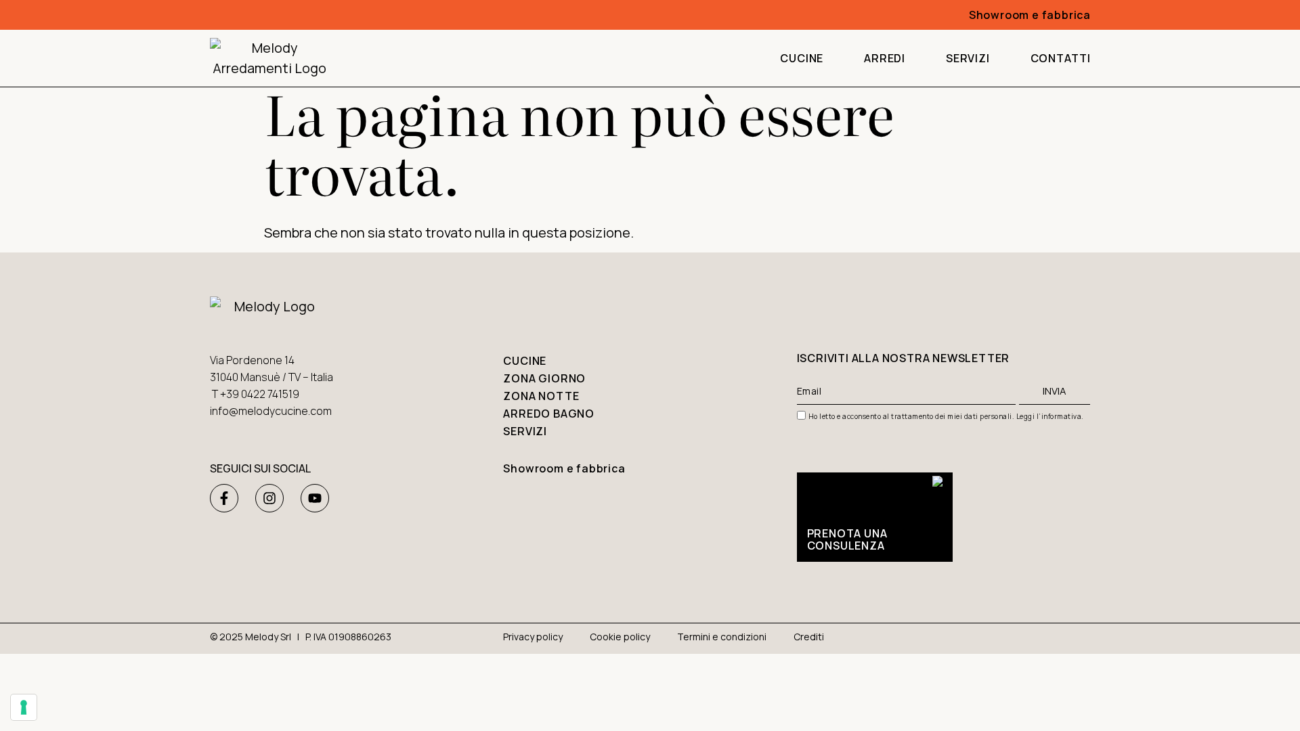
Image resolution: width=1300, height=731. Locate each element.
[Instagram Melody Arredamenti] (269, 498)
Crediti (809, 636)
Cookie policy (620, 636)
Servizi (968, 58)
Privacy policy (533, 636)
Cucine (801, 58)
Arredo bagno (548, 413)
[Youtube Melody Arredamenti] (315, 498)
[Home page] (269, 58)
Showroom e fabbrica (1030, 14)
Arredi (884, 58)
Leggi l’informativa (1049, 416)
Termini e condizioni (721, 636)
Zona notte (541, 396)
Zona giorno (544, 378)
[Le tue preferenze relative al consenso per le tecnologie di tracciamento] (24, 707)
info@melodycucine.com (271, 410)
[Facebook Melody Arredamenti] (224, 498)
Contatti (1061, 58)
